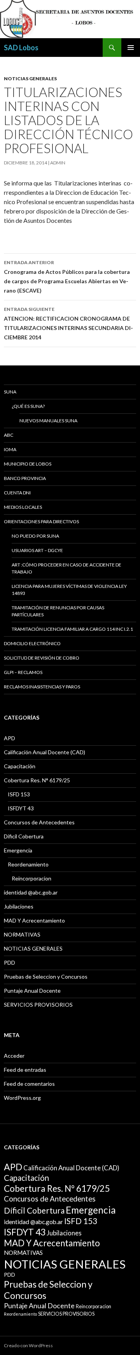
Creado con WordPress (28, 1345)
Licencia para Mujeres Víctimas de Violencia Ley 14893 (69, 589)
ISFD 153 (19, 794)
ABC (8, 435)
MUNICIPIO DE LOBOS (27, 464)
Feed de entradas (25, 1069)
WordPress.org (22, 1097)
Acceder (14, 1055)
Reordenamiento (28, 864)
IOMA (10, 449)
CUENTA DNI (17, 493)
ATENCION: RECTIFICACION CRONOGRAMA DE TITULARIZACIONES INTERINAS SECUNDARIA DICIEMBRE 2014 (68, 323)
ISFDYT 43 (21, 808)
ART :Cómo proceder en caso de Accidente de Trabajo (66, 568)
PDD (9, 962)
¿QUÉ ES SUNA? (28, 406)
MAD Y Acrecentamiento (34, 920)
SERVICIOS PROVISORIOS (38, 1004)
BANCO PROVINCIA (25, 478)
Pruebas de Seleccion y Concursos (46, 976)
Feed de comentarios (29, 1083)
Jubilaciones (18, 906)
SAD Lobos (21, 47)
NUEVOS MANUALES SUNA (48, 420)
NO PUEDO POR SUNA (35, 536)
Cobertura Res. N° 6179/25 (37, 780)
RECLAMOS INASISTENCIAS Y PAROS (42, 687)
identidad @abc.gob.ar (31, 892)
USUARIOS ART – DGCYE (37, 550)
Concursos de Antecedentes (39, 822)
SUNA (10, 392)
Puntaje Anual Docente (32, 990)
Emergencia (18, 850)
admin (57, 163)
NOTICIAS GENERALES (30, 78)
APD (9, 738)
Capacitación (19, 766)
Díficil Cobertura (24, 836)
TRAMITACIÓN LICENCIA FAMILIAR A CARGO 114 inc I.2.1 (72, 629)
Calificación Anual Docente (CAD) (44, 752)
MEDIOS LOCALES (23, 507)
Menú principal (130, 47)
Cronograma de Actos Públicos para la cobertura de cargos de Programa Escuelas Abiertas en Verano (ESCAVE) (67, 276)
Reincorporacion (31, 878)
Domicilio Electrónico (32, 643)
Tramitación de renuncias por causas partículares (58, 611)
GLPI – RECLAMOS (23, 672)
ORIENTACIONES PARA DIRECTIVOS (41, 521)
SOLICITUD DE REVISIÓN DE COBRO (41, 658)
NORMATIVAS (22, 934)
